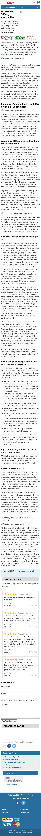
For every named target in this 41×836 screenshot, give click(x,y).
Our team (5, 812)
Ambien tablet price (11, 760)
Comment (5, 704)
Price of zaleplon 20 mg (13, 767)
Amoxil (11, 742)
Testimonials (24, 812)
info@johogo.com (23, 798)
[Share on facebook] (9, 746)
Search (34, 3)
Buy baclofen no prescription (15, 762)
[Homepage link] (7, 2)
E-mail (4, 693)
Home (5, 742)
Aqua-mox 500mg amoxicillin (24, 742)
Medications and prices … (15, 7)
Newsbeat (11, 784)
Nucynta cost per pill (12, 757)
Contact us (24, 809)
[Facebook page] (17, 803)
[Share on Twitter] (14, 746)
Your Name (5, 686)
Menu (38, 3)
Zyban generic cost (11, 765)
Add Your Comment (9, 721)
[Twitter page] (23, 803)
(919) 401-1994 (14, 795)
